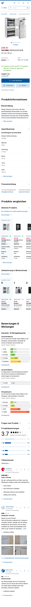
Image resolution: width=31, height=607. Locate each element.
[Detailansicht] (15, 355)
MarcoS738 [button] (9, 570)
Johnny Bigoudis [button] (10, 507)
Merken (24, 85)
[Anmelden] (19, 3)
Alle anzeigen (5, 215)
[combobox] (6, 463)
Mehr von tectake (23, 59)
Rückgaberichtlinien (7, 192)
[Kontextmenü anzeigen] (17, 469)
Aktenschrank (13, 14)
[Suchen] (11, 8)
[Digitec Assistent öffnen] (23, 3)
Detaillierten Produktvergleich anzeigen (15, 211)
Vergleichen (9, 85)
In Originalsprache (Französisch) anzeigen (16, 558)
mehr (24, 529)
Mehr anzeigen (7, 121)
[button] (15, 68)
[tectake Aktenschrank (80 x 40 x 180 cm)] (18, 231)
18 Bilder (15, 45)
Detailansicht (5, 365)
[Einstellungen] (14, 3)
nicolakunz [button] (9, 468)
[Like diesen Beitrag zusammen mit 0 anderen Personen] (20, 469)
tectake (3, 76)
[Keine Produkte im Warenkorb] (28, 3)
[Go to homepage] (2, 3)
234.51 (4, 48)
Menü (5, 8)
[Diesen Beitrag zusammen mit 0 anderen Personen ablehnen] (28, 469)
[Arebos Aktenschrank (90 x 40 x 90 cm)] (18, 294)
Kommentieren (7, 499)
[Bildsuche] (27, 8)
